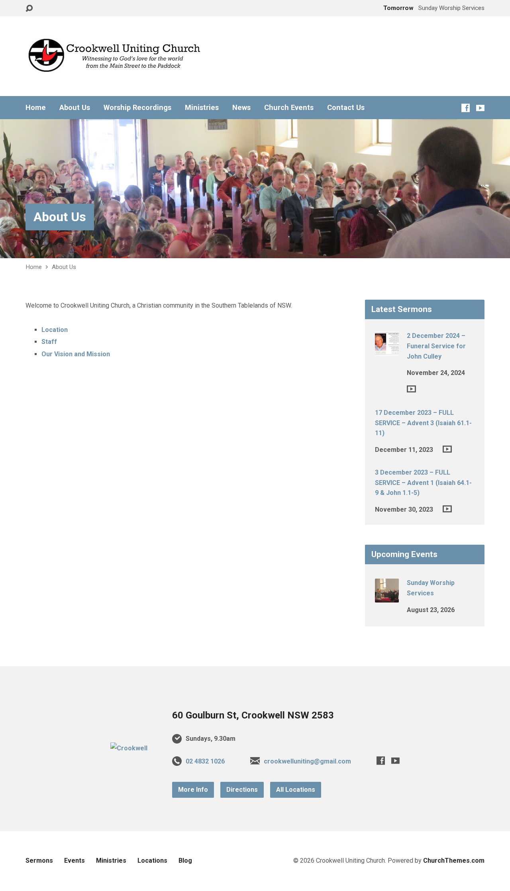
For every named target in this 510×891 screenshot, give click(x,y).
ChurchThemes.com (453, 860)
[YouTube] (480, 108)
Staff (49, 341)
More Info (193, 789)
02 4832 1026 (205, 761)
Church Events (289, 107)
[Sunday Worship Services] (387, 597)
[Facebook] (465, 108)
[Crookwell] (128, 748)
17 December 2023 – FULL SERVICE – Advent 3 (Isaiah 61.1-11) (423, 423)
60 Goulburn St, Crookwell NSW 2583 (253, 715)
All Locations (295, 789)
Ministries (202, 107)
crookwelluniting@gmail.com (307, 761)
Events (74, 860)
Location (54, 330)
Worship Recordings (137, 107)
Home (36, 107)
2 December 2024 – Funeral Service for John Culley (436, 346)
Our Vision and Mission (75, 354)
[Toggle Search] (29, 8)
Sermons (39, 860)
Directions (242, 789)
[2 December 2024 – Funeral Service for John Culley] (387, 350)
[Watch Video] (411, 389)
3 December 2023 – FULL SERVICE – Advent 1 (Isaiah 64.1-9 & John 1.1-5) (423, 483)
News (241, 107)
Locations (152, 860)
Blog (185, 860)
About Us (74, 107)
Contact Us (346, 107)
